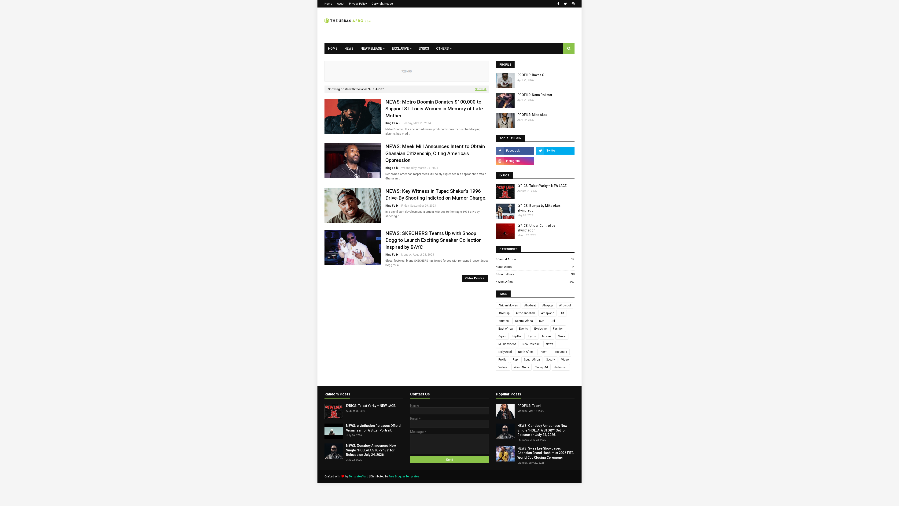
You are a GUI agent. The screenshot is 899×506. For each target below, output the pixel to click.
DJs (541, 321)
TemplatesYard (358, 476)
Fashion (558, 328)
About (340, 3)
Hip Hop (517, 336)
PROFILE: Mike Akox (532, 115)
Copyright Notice (382, 3)
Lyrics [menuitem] (424, 48)
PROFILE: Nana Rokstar (535, 95)
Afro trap (503, 313)
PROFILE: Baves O (530, 75)
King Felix (391, 123)
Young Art (541, 367)
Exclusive (540, 328)
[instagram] (573, 3)
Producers (560, 351)
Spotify (550, 359)
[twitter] (565, 3)
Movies (547, 336)
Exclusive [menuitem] (400, 48)
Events (523, 328)
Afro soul (565, 305)
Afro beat (530, 305)
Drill (553, 321)
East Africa (536, 266)
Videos (503, 367)
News (549, 344)
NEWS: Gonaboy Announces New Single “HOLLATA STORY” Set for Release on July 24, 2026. (371, 450)
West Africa (536, 281)
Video (565, 359)
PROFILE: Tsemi (529, 406)
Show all (480, 89)
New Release (531, 344)
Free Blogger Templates (404, 476)
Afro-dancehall (525, 313)
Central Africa (536, 259)
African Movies (508, 305)
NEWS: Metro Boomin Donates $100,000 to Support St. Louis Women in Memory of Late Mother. (434, 109)
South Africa (536, 274)
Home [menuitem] (332, 48)
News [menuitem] (349, 48)
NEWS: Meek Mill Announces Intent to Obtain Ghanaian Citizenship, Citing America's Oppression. (435, 153)
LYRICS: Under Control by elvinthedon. (536, 228)
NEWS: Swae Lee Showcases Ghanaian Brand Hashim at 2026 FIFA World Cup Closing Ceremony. (545, 452)
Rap (515, 359)
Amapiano (547, 313)
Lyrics (532, 336)
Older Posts (473, 278)
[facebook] (558, 3)
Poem (543, 351)
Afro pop (547, 305)
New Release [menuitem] (371, 48)
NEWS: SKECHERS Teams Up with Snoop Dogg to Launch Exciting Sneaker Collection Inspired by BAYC (433, 240)
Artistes (503, 321)
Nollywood (505, 351)
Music (562, 336)
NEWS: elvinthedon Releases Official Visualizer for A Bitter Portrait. (373, 428)
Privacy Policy (358, 3)
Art (562, 313)
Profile (502, 359)
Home (328, 3)
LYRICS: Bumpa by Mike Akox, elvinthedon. (539, 208)
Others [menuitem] (442, 48)
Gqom (502, 336)
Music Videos (507, 344)
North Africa (526, 351)
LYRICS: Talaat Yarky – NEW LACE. (542, 186)
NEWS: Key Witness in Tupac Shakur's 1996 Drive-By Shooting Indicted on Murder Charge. (435, 194)
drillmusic (560, 367)
